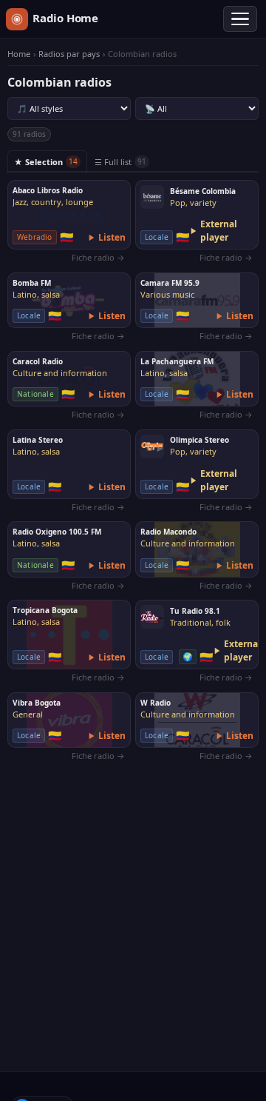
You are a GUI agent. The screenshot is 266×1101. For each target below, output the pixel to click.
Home (18, 54)
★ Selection (46, 161)
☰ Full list (120, 161)
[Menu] (240, 19)
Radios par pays (69, 54)
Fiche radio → (98, 257)
